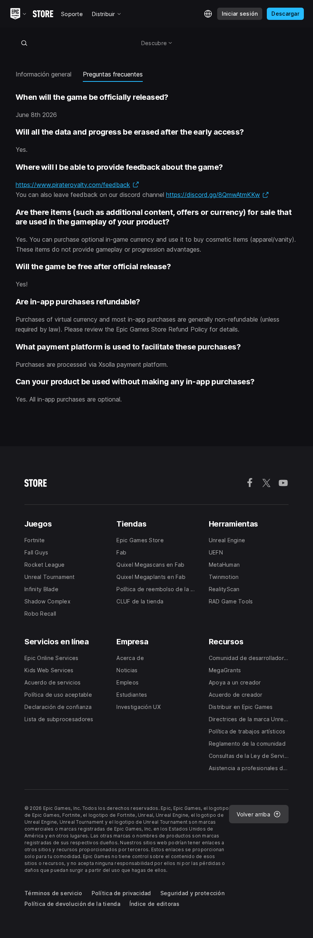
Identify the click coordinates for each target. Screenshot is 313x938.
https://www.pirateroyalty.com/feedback (77, 185)
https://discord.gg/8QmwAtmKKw (217, 194)
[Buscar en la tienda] (24, 42)
